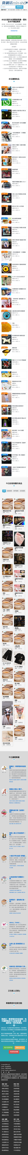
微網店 (23, 800)
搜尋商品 (19, 7)
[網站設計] (8, 1072)
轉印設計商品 (5, 1091)
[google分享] (6, 1072)
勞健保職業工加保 (13, 892)
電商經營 (11, 781)
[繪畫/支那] (19, 693)
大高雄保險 (11, 890)
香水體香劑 (16, 1099)
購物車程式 (11, 802)
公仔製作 (11, 846)
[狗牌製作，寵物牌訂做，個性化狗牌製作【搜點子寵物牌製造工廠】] (4, 902)
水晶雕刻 (21, 953)
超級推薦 (9, 490)
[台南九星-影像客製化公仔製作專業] (4, 946)
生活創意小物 (5, 1101)
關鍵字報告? (4, 9)
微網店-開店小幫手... (16, 789)
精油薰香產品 (5, 1150)
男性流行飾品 (17, 1129)
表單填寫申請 (14, 30)
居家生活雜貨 (5, 1093)
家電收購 (22, 865)
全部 (4, 490)
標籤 (12, 823)
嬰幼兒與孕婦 (17, 1131)
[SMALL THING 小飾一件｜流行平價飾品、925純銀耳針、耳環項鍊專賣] (4, 925)
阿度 (10, 800)
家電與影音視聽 (18, 1142)
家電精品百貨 (17, 1145)
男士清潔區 (16, 1112)
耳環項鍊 (24, 934)
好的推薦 (22, 490)
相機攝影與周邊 (18, 1137)
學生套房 (14, 865)
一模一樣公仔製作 (11, 9)
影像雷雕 (17, 953)
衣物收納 (11, 980)
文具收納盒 (23, 978)
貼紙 (10, 823)
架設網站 (15, 779)
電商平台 (19, 779)
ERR (21, 9)
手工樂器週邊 (5, 1112)
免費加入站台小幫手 (14, 37)
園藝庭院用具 (5, 1145)
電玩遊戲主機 (17, 1147)
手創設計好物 (5, 1109)
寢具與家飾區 (5, 1126)
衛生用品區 (16, 1104)
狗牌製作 (11, 913)
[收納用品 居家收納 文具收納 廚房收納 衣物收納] (4, 969)
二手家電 (18, 865)
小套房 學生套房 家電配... (18, 856)
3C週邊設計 (5, 1107)
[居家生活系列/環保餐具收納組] (7, 673)
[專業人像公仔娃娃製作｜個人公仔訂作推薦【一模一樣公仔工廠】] (4, 835)
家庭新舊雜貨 (5, 1129)
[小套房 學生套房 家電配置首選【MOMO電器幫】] (4, 858)
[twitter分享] (3, 1072)
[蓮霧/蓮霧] (7, 689)
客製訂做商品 (5, 1088)
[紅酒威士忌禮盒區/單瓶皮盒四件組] (19, 504)
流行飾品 (11, 934)
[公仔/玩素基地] (7, 536)
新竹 (20, 823)
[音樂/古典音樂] (19, 730)
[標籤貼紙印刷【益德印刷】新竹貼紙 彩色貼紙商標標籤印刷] (4, 812)
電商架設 (11, 779)
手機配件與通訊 (18, 1139)
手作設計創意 (5, 1086)
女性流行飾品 (17, 1126)
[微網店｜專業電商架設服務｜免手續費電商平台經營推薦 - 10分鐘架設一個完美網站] (4, 768)
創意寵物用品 (5, 1104)
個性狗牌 (19, 913)
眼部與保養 (16, 1096)
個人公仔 (11, 848)
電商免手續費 (23, 779)
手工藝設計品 (5, 1131)
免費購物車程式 (17, 802)
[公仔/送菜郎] (19, 558)
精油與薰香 (16, 1109)
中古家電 (11, 867)
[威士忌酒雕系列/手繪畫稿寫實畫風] (7, 519)
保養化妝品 (16, 1086)
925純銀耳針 (19, 934)
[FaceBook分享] (1, 1072)
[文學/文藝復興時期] (19, 712)
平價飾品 (15, 934)
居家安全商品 (5, 1147)
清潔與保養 (16, 1093)
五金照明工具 (5, 1142)
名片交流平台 (8, 1047)
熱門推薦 (16, 490)
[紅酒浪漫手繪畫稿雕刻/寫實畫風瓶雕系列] (19, 520)
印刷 (14, 823)
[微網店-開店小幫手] (4, 791)
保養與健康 (16, 1115)
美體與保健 (16, 1101)
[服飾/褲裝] (7, 654)
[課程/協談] (19, 676)
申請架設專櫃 (14, 1051)
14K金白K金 (11, 936)
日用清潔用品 (5, 1137)
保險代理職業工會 (17, 890)
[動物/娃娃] (7, 569)
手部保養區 (16, 1107)
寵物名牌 (15, 913)
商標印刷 (17, 823)
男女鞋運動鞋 (5, 1099)
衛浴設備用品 (5, 1139)
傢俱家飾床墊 (5, 1121)
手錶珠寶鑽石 (17, 1123)
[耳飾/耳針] (7, 736)
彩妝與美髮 (16, 1088)
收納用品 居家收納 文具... (18, 966)
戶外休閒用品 (17, 1150)
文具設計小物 (5, 1096)
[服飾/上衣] (19, 658)
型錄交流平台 (20, 1047)
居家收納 (15, 978)
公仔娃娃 (18, 9)
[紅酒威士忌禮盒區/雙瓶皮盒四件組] (7, 504)
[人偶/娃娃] (7, 586)
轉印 (14, 953)
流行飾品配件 (17, 1121)
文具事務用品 (5, 1123)
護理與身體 (16, 1091)
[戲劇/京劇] (7, 713)
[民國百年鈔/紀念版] (19, 539)
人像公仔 (23, 846)
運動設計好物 (5, 1115)
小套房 (10, 865)
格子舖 (12, 800)
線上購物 (16, 800)
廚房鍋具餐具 (5, 1134)
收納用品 (11, 978)
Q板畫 (24, 9)
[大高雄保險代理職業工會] (4, 879)
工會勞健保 (19, 892)
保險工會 (23, 892)
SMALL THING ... (15, 922)
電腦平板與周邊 (18, 1134)
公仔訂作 (15, 846)
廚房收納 (19, 978)
